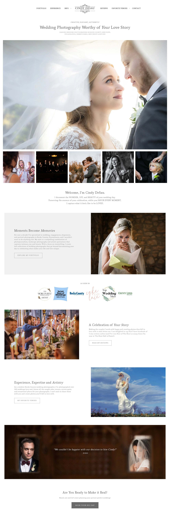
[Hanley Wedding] (85, 94)
